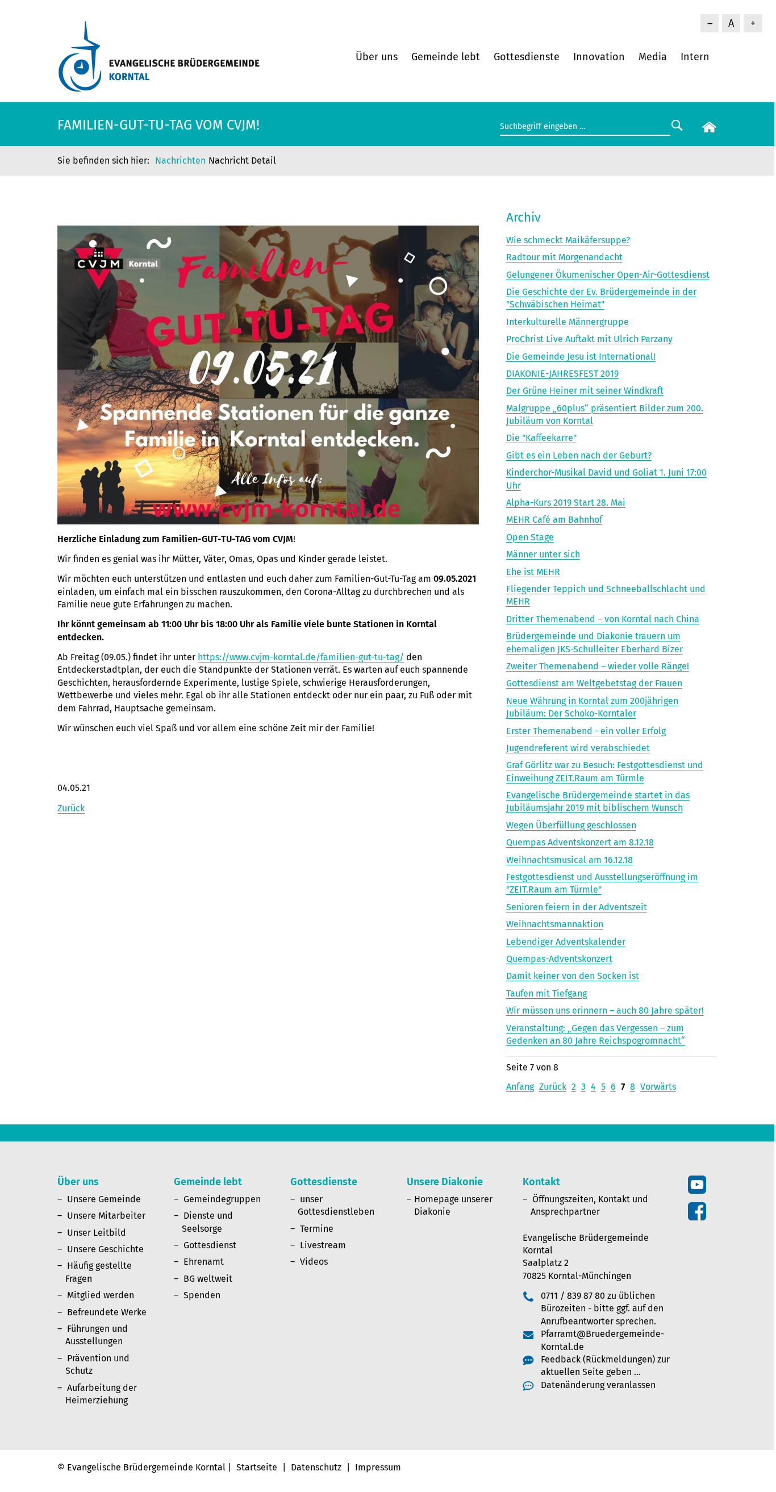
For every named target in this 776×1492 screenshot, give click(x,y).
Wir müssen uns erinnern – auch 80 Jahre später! (605, 1010)
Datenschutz (316, 1467)
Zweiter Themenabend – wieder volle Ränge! (597, 666)
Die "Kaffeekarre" (541, 437)
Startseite (256, 1467)
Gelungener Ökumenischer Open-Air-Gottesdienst (608, 274)
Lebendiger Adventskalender (565, 941)
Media (653, 57)
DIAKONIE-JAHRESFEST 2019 (562, 373)
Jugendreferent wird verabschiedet (578, 748)
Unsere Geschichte (105, 1249)
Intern (695, 57)
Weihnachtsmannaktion (554, 924)
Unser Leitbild (96, 1232)
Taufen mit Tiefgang (546, 993)
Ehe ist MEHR (533, 571)
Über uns (377, 57)
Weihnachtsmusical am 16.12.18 (569, 860)
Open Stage (530, 537)
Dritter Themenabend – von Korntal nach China (602, 619)
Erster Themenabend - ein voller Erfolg (586, 731)
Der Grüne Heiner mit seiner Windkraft (585, 390)
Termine (316, 1228)
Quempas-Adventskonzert (559, 958)
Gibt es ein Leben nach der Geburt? (579, 455)
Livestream (323, 1245)
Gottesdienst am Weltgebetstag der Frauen (594, 683)
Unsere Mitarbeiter (106, 1215)
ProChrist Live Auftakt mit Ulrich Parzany (589, 339)
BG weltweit (207, 1278)
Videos (314, 1261)
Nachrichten (180, 160)
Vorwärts (658, 1086)
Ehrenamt (203, 1261)
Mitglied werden (100, 1295)
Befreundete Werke (107, 1312)
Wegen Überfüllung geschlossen (571, 825)
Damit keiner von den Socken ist (572, 975)
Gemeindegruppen (222, 1199)
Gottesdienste (527, 57)
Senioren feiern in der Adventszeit (576, 907)
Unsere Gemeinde (104, 1199)
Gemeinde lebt (445, 57)
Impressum (378, 1467)
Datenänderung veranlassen (598, 1385)
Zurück (71, 808)
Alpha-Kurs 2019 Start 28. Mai (565, 502)
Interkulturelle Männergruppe (567, 321)
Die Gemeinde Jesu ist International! (581, 356)
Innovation (599, 57)
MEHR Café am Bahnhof (554, 519)
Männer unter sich (543, 554)
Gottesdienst (209, 1245)
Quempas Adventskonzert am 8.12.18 (580, 842)
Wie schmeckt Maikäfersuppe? (568, 240)
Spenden (201, 1295)
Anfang (520, 1086)
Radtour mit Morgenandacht (564, 257)
